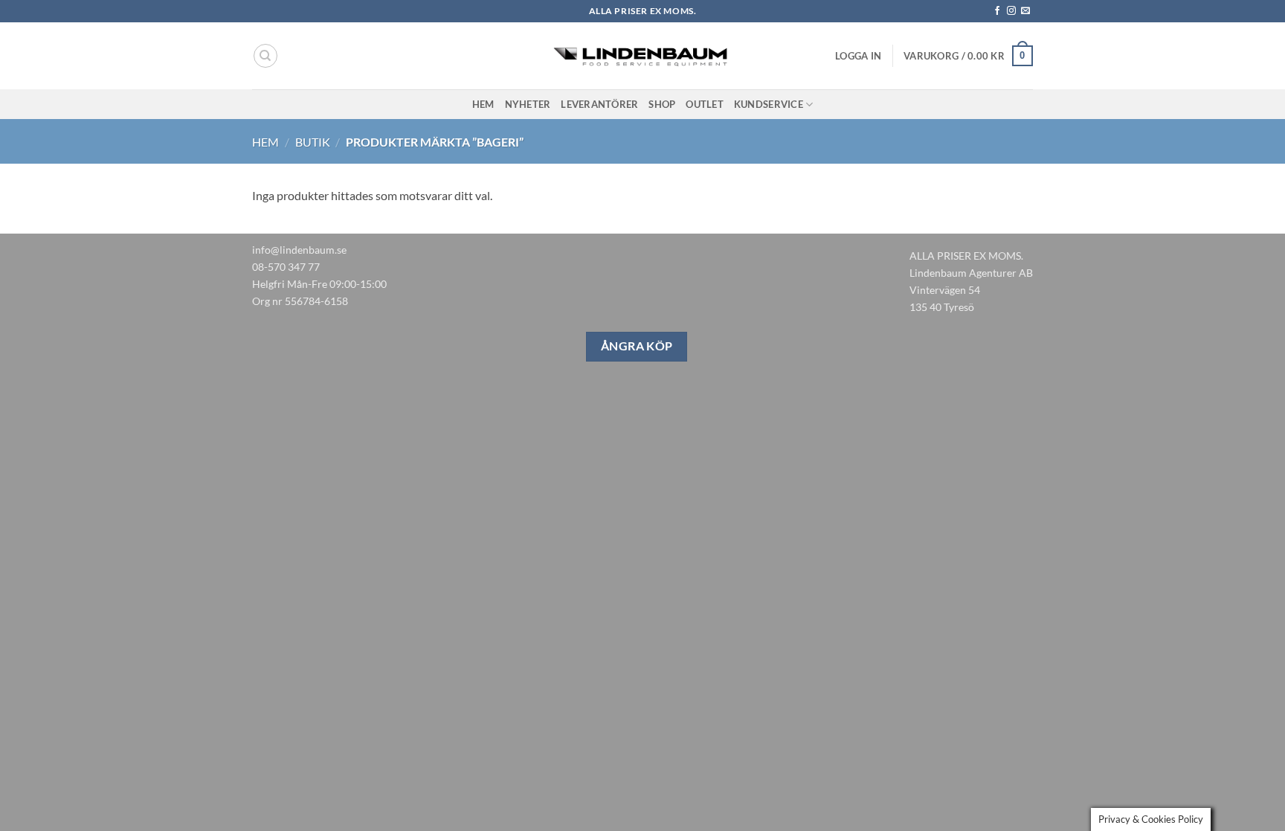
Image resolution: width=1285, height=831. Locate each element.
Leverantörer (599, 104)
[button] (858, 56)
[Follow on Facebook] (997, 11)
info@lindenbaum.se (299, 249)
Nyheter (528, 104)
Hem (483, 104)
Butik (312, 142)
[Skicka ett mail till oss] (1025, 11)
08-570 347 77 (286, 266)
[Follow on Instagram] (1011, 11)
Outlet (705, 104)
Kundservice (768, 104)
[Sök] (265, 56)
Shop (661, 104)
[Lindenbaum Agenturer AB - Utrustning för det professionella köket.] (642, 56)
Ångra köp (637, 346)
